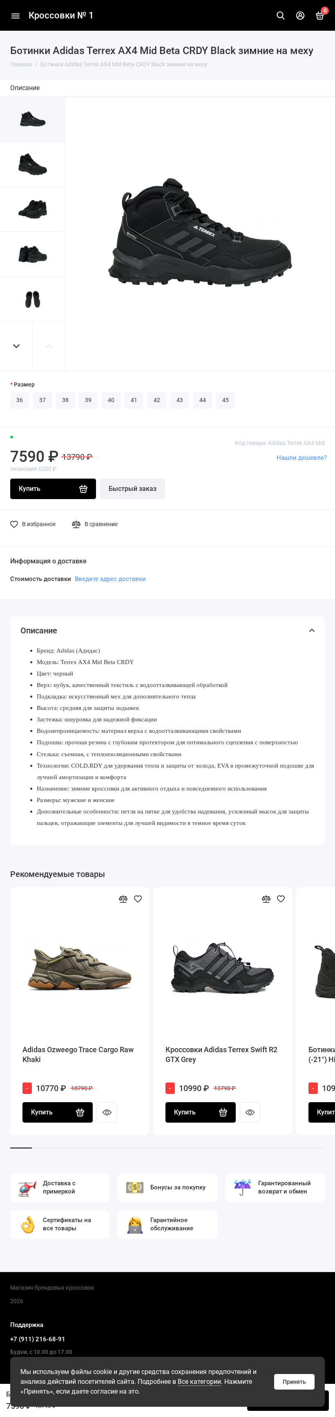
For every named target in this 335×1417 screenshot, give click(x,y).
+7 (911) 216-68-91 (37, 1339)
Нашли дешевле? (302, 457)
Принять (294, 1382)
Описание (25, 88)
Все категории (199, 1381)
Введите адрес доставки (110, 579)
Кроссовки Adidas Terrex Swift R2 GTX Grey (221, 1054)
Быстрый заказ (132, 489)
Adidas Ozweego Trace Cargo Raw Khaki (78, 1054)
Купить (42, 1112)
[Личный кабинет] (300, 15)
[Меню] (15, 15)
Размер (24, 384)
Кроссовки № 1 (61, 15)
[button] (16, 346)
